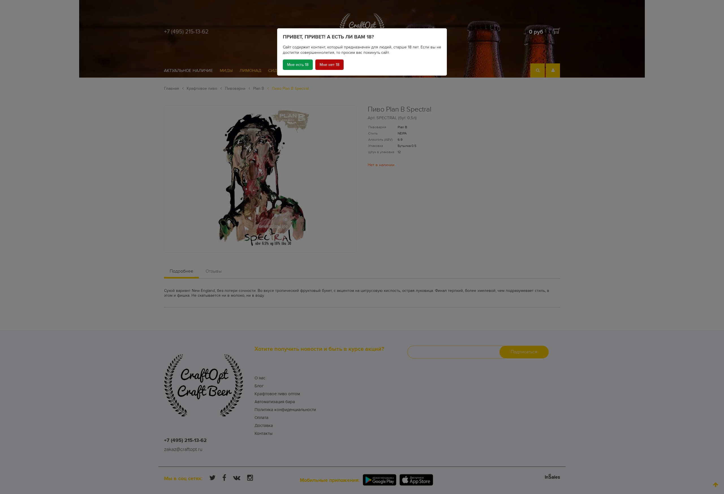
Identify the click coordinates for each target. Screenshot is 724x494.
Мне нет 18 (329, 64)
